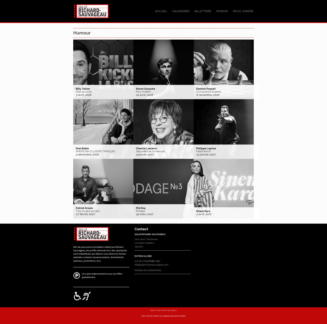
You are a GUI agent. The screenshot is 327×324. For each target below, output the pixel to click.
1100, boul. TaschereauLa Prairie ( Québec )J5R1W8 (146, 243)
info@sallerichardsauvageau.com (151, 264)
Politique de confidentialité (148, 270)
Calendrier (181, 11)
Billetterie (203, 11)
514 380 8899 (142, 261)
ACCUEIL (161, 11)
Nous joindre (243, 11)
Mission (222, 11)
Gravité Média (179, 316)
